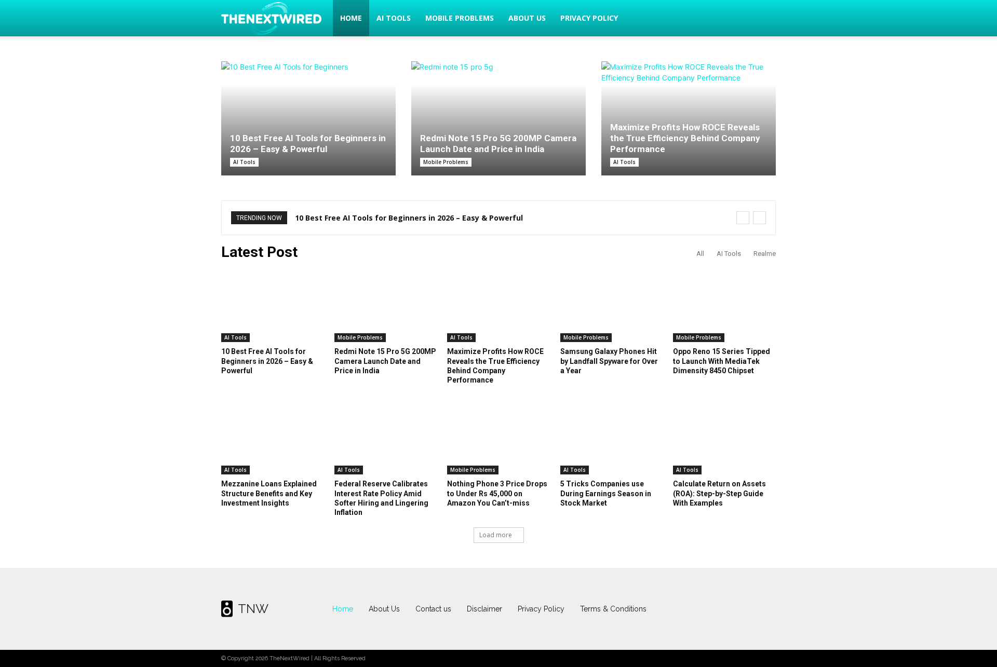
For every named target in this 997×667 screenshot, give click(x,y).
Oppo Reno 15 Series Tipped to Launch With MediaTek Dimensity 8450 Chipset (721, 360)
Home (351, 18)
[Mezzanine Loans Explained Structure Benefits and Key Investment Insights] (272, 438)
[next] (759, 217)
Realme (764, 253)
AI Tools (393, 18)
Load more (495, 534)
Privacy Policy (589, 18)
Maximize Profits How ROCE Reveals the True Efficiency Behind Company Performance (685, 138)
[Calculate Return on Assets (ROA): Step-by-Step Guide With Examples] (724, 438)
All (700, 253)
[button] (763, 19)
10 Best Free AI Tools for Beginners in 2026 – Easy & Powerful (308, 143)
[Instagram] (724, 608)
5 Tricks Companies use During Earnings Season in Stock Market (605, 493)
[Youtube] (765, 608)
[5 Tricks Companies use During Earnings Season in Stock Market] (611, 438)
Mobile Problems (459, 18)
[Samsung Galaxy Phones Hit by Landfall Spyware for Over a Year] (611, 306)
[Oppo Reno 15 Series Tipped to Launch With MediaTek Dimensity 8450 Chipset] (724, 306)
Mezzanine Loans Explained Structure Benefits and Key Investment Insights (269, 493)
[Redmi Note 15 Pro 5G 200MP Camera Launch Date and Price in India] (498, 113)
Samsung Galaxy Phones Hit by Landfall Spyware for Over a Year (609, 360)
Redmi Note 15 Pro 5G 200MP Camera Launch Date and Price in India (498, 143)
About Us (527, 18)
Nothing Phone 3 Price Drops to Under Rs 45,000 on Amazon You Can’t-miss (497, 493)
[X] (745, 608)
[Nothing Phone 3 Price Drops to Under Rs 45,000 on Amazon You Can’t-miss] (498, 438)
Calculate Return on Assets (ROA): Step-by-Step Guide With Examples (719, 493)
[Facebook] (704, 608)
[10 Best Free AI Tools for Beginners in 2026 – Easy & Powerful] (308, 118)
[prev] (742, 217)
